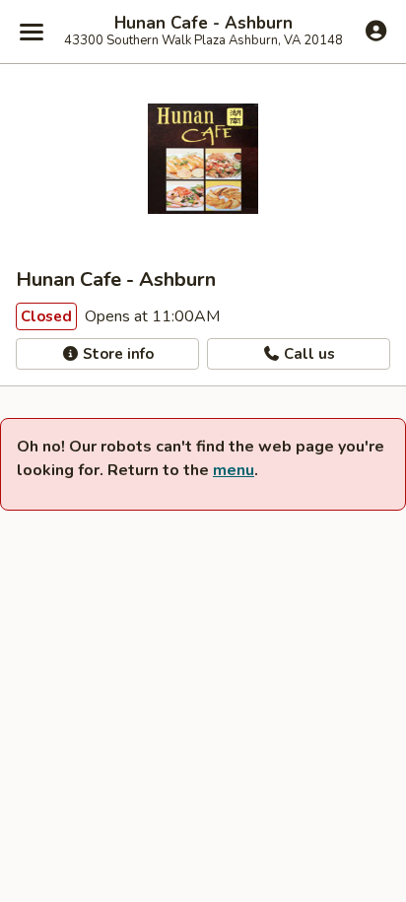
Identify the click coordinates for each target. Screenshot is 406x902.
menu (233, 470)
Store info (116, 354)
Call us (307, 354)
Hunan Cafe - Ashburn (203, 24)
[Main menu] (31, 31)
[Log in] (376, 30)
